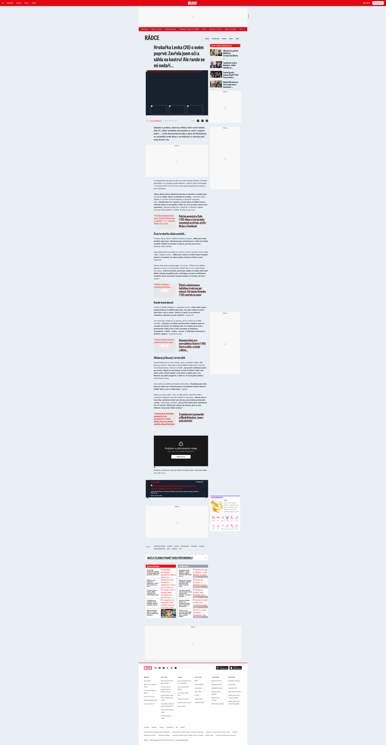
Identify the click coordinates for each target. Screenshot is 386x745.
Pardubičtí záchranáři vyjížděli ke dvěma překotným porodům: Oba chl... (153, 572)
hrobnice (194, 546)
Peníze (224, 38)
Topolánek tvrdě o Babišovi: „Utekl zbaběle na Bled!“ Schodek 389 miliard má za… (185, 573)
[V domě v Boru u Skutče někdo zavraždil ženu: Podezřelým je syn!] (168, 593)
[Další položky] (244, 29)
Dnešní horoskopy (217, 497)
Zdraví (207, 38)
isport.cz (196, 597)
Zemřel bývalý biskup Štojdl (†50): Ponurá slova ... (231, 75)
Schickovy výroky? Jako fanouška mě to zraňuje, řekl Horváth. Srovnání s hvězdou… (185, 593)
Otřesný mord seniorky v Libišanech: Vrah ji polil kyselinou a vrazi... (152, 583)
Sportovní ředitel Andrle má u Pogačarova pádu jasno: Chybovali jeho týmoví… (184, 603)
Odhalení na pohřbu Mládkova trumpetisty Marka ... (230, 54)
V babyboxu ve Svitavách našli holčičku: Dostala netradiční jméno (152, 603)
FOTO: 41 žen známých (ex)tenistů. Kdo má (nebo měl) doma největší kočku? (185, 613)
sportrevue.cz (198, 587)
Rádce (152, 37)
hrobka (169, 546)
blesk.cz (196, 577)
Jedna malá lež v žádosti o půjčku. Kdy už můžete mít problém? (152, 613)
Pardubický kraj (159, 548)
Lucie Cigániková (155, 121)
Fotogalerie (155, 482)
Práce (231, 38)
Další (237, 38)
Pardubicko (185, 546)
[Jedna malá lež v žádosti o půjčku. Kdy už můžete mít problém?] (168, 613)
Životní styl (215, 38)
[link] (155, 668)
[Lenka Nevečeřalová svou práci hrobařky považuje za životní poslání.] (174, 71)
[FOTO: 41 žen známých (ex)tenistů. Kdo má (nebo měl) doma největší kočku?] (200, 613)
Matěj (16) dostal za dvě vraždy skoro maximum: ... (230, 84)
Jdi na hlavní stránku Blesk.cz (221, 45)
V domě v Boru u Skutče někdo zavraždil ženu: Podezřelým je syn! (153, 593)
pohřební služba (159, 546)
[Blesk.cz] (192, 3)
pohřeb (201, 546)
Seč (180, 548)
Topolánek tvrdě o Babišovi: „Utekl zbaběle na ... (230, 65)
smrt (168, 548)
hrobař (176, 546)
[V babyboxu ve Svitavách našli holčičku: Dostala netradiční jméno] (168, 603)
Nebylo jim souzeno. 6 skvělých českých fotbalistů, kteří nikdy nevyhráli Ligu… (185, 583)
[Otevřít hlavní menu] (3, 3)
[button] (222, 668)
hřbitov (174, 548)
